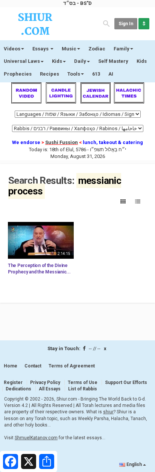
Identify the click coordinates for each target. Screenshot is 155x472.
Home (10, 366)
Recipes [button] (49, 74)
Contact (32, 366)
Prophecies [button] (18, 74)
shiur (108, 411)
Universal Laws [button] (22, 61)
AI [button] (110, 74)
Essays (41, 49)
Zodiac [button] (96, 49)
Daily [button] (80, 61)
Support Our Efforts (126, 382)
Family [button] (121, 49)
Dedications (18, 389)
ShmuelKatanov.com (36, 437)
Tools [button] (73, 74)
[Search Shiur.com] (106, 23)
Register (13, 382)
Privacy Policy (45, 382)
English (134, 464)
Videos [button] (12, 49)
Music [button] (69, 49)
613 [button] (96, 74)
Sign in (126, 23)
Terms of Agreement (72, 366)
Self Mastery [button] (113, 61)
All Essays (50, 389)
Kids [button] (57, 61)
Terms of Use (82, 382)
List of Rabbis (82, 389)
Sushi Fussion (61, 142)
